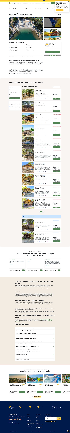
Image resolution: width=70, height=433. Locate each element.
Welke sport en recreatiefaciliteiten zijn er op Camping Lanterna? (27, 346)
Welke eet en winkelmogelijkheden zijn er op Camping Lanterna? (27, 349)
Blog (37, 417)
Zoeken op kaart (29, 426)
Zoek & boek (53, 3)
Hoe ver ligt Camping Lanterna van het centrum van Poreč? (26, 338)
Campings (18, 3)
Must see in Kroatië (39, 427)
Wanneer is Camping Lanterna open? (22, 359)
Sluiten (44, 0)
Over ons (43, 3)
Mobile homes (29, 420)
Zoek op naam (11, 87)
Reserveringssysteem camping (54, 431)
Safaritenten (29, 417)
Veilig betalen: (32, 431)
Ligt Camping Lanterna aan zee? (21, 354)
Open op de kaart (52, 55)
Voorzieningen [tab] (17, 56)
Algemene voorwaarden (39, 424)
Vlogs (37, 426)
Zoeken (15, 98)
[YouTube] (56, 408)
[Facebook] (52, 408)
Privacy (37, 421)
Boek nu (56, 98)
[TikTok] (60, 408)
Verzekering (28, 424)
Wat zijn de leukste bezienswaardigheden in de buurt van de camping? (28, 351)
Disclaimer (37, 423)
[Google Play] (53, 421)
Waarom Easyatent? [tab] (30, 56)
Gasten (10, 94)
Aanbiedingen (31, 3)
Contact (47, 3)
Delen (60, 14)
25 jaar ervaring (26, 0)
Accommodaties (25, 3)
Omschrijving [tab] (11, 56)
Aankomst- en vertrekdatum (13, 90)
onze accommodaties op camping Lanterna (46, 319)
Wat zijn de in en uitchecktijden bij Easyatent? (24, 343)
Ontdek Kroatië (37, 3)
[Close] (68, 1)
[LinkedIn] (58, 408)
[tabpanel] (26, 67)
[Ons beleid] (52, 87)
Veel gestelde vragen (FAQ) (31, 423)
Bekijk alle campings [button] (37, 396)
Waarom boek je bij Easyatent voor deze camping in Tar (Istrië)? (27, 335)
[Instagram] (54, 408)
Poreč (51, 294)
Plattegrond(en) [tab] (22, 56)
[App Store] (47, 421)
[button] (11, 264)
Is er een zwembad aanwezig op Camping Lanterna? (25, 330)
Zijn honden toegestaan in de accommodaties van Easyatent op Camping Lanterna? (30, 341)
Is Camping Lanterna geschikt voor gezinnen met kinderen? (26, 333)
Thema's (28, 421)
